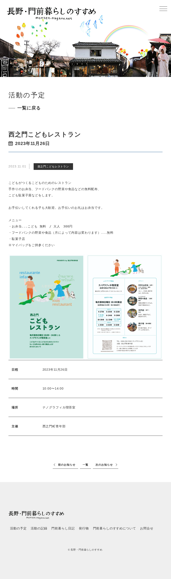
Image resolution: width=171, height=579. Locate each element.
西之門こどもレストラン (53, 166)
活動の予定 (18, 528)
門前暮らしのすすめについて (114, 528)
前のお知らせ (66, 464)
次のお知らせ (104, 464)
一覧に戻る (29, 107)
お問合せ (146, 528)
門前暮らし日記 (63, 528)
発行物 (84, 528)
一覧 (85, 464)
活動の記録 (39, 528)
